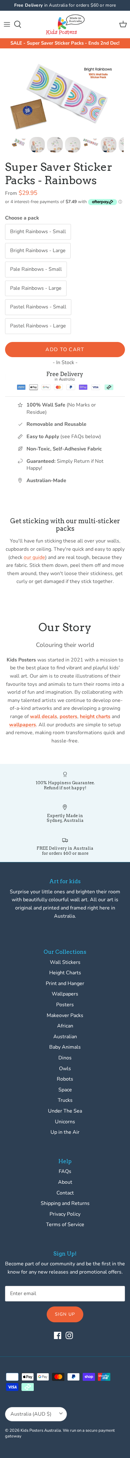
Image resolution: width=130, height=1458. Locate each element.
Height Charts (65, 972)
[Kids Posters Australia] (65, 24)
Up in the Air (65, 1132)
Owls (65, 1068)
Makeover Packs (65, 1015)
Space (65, 1089)
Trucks (65, 1100)
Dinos (65, 1057)
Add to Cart (64, 349)
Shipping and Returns (65, 1203)
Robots (65, 1079)
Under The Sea (65, 1110)
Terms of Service (65, 1224)
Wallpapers (65, 993)
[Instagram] (69, 1335)
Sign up (65, 1314)
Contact (65, 1192)
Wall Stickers (65, 962)
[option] (65, 94)
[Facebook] (57, 1335)
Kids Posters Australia (41, 1430)
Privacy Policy (65, 1214)
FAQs (65, 1171)
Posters (65, 1004)
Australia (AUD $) (30, 1414)
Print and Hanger (65, 983)
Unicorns (65, 1121)
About (65, 1182)
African (65, 1025)
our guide (34, 557)
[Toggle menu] (7, 24)
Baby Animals (65, 1047)
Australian (65, 1036)
